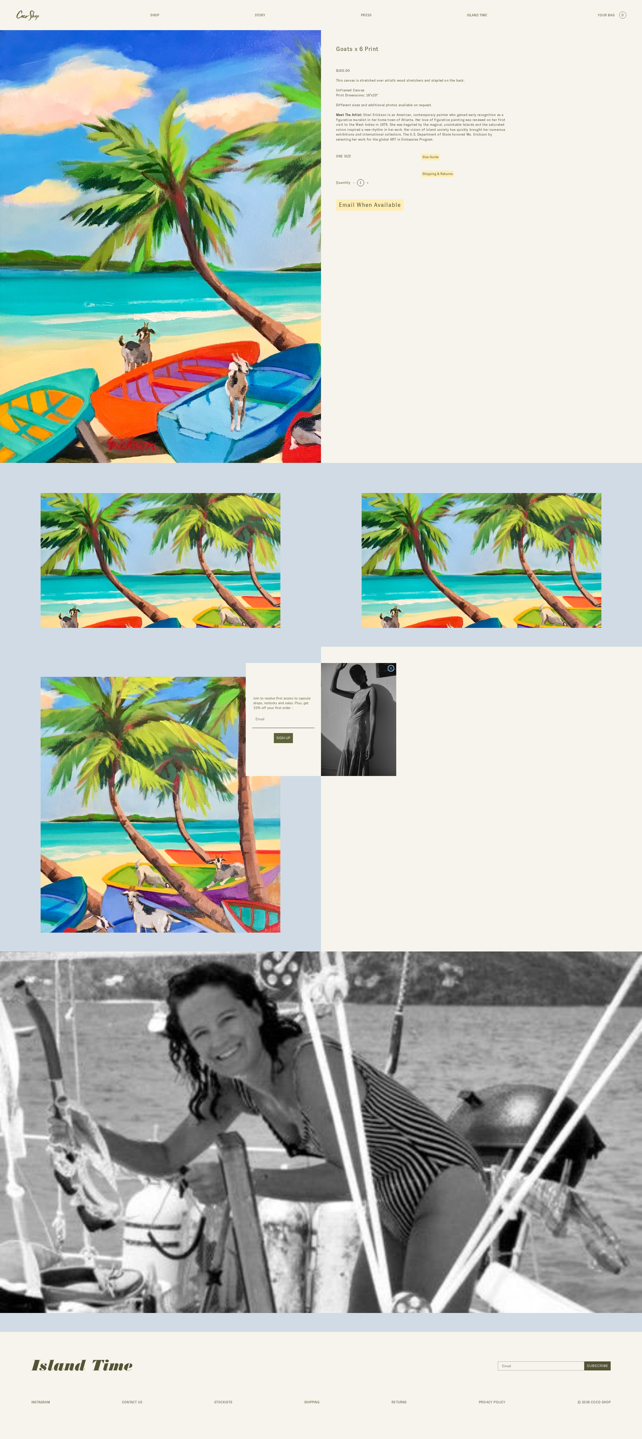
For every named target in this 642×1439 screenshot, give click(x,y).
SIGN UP (283, 738)
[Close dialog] (391, 668)
